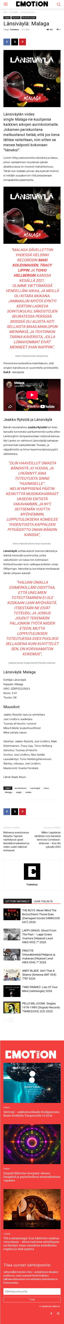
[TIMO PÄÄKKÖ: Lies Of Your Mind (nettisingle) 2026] (11, 991)
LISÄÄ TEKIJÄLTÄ (43, 901)
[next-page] (11, 1020)
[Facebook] (6, 42)
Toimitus (14, 29)
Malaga (8, 792)
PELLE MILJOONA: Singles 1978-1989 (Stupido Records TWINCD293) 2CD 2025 (41, 1007)
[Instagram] (58, 1313)
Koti (5, 12)
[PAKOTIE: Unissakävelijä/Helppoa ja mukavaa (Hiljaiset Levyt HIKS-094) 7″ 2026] (11, 954)
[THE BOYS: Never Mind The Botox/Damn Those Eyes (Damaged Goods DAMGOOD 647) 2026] (11, 914)
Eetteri (6, 1107)
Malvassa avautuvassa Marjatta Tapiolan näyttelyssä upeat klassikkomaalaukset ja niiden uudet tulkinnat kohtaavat (16, 841)
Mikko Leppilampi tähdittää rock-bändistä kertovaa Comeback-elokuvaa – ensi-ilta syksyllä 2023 (47, 839)
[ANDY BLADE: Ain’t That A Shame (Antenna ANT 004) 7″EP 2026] (11, 975)
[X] (14, 42)
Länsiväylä (35, 788)
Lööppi (7, 17)
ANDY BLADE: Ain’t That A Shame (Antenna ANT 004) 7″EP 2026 (39, 974)
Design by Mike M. (51, 1306)
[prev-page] (5, 1020)
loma (46, 788)
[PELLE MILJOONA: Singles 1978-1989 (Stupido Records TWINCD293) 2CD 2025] (11, 1007)
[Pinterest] (22, 42)
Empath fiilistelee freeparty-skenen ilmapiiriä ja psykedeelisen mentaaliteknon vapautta (31, 1177)
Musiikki (14, 12)
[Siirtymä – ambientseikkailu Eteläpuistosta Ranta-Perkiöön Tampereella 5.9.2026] (32, 1083)
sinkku (28, 792)
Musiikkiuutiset (28, 12)
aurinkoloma (20, 788)
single (19, 792)
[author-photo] (32, 879)
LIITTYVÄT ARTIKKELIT (17, 901)
